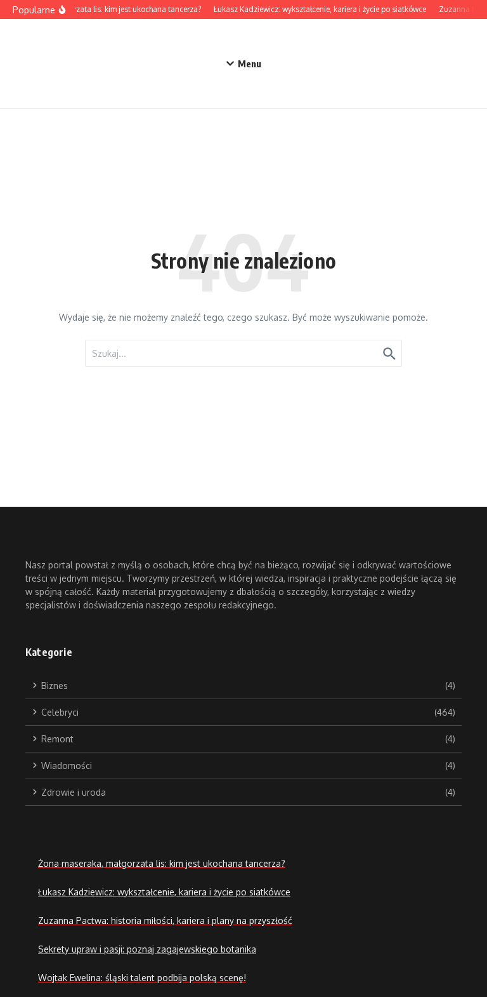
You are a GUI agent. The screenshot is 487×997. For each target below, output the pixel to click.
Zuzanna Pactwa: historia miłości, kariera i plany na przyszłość (165, 920)
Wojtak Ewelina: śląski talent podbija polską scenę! (142, 977)
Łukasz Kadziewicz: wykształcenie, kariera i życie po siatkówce (164, 892)
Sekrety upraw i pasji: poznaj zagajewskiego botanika (147, 949)
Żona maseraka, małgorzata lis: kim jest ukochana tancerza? (161, 863)
